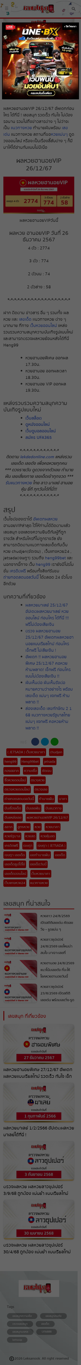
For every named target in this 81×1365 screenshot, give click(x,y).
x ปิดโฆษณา (70, 26)
